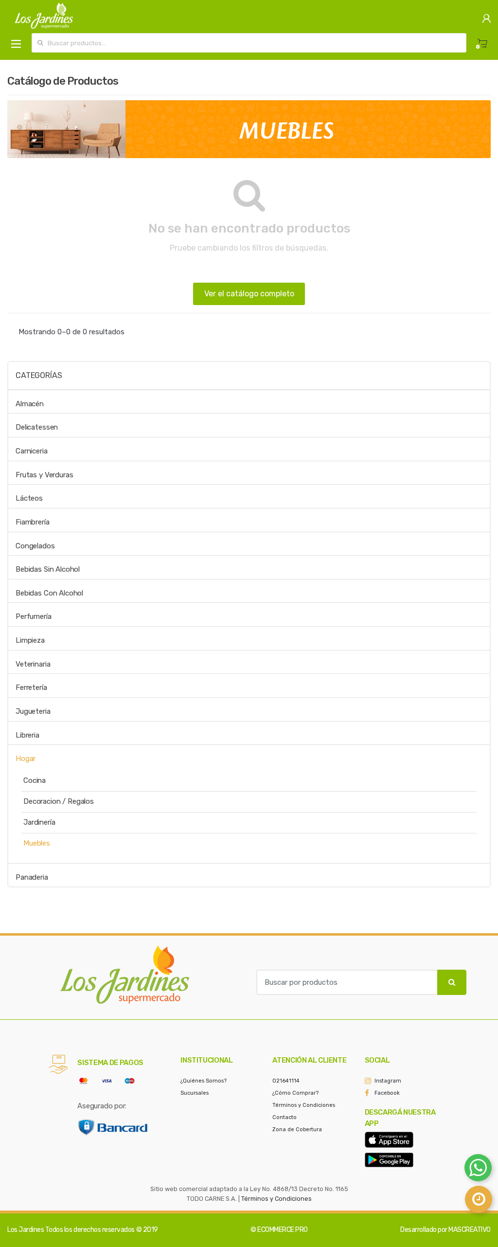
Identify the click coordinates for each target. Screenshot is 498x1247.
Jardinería (39, 822)
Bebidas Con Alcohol (49, 593)
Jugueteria (33, 711)
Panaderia (32, 877)
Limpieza (30, 640)
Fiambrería (33, 522)
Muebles (36, 843)
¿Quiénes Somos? (203, 1081)
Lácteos (29, 498)
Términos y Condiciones (303, 1105)
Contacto (284, 1117)
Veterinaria (33, 664)
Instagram (387, 1081)
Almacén (30, 403)
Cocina (34, 780)
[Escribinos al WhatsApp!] (478, 1169)
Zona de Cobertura (297, 1129)
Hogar (26, 758)
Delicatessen (37, 427)
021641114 (286, 1081)
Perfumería (34, 616)
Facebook (387, 1093)
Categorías (39, 375)
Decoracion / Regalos (58, 801)
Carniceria (32, 451)
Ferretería (31, 687)
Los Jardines (25, 1230)
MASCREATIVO (469, 1230)
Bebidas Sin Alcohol (48, 569)
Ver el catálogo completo (249, 293)
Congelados (35, 546)
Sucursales (194, 1093)
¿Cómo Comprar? (295, 1093)
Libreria (27, 735)
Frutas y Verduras (44, 474)
